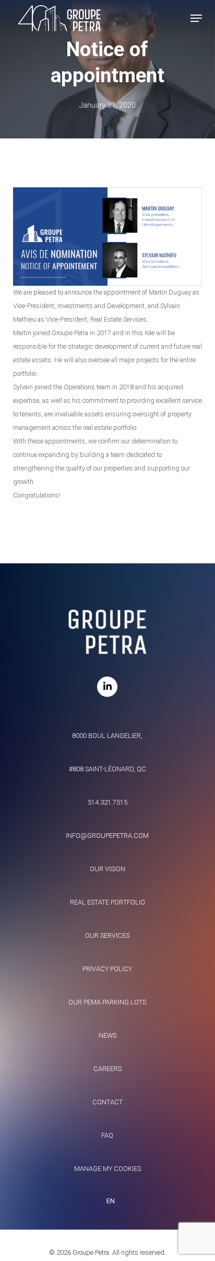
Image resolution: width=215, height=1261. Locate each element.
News (107, 1035)
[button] (196, 18)
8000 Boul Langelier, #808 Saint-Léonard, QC (107, 752)
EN (110, 1201)
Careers (107, 1069)
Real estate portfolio (107, 902)
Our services (107, 935)
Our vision (107, 869)
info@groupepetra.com (107, 835)
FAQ (107, 1135)
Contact (107, 1102)
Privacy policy (107, 969)
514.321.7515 (107, 802)
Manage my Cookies (107, 1169)
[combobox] (107, 1201)
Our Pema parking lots (107, 1002)
